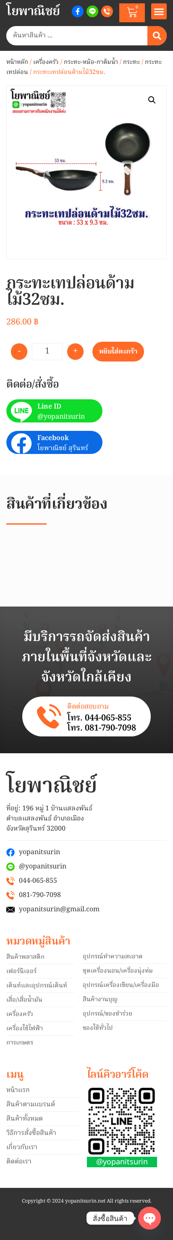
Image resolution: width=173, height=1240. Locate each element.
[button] (159, 11)
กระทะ (131, 62)
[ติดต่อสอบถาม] (49, 716)
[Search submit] (157, 35)
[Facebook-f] (78, 11)
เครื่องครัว (46, 62)
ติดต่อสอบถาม (87, 706)
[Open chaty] (149, 1218)
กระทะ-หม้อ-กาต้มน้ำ (91, 62)
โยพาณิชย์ (33, 12)
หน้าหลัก (17, 62)
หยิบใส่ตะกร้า (118, 351)
